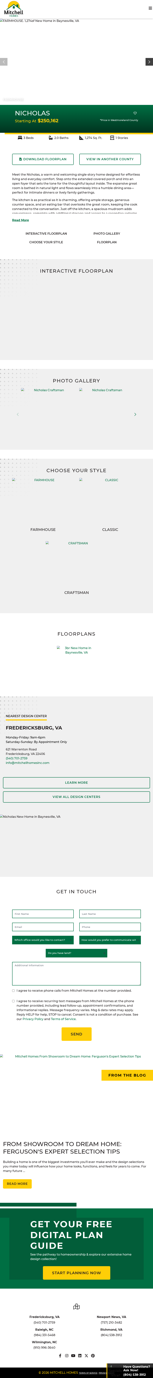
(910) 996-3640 (44, 1347)
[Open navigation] (150, 8)
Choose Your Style (46, 242)
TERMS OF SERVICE (88, 1373)
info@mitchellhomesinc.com (27, 763)
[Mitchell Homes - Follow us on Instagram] (66, 1356)
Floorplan (107, 242)
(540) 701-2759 (16, 758)
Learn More (76, 782)
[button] (149, 62)
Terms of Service (63, 1019)
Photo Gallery (106, 233)
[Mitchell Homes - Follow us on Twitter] (86, 1356)
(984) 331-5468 (44, 1335)
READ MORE (17, 1184)
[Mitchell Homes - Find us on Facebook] (60, 1356)
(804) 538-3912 (111, 1335)
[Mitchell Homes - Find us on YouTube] (73, 1356)
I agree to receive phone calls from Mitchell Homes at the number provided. (74, 990)
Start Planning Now (76, 1273)
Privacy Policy (33, 1019)
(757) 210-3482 (111, 1322)
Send (76, 1034)
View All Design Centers (76, 797)
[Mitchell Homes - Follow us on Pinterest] (93, 1356)
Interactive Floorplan (46, 233)
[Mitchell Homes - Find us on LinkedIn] (79, 1356)
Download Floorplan (45, 159)
